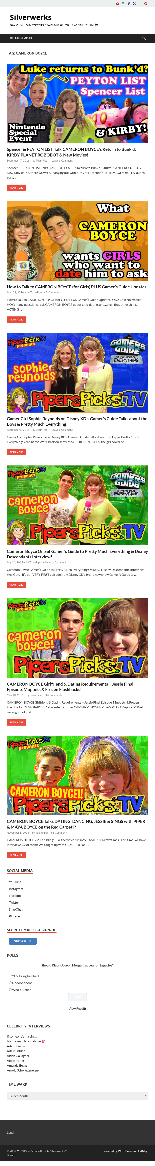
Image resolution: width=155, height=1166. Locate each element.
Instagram (16, 889)
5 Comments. (53, 292)
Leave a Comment (62, 160)
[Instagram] (123, 3)
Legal (10, 1132)
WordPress (125, 1151)
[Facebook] (128, 3)
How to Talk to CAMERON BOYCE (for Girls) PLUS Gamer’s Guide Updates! (77, 286)
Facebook (15, 895)
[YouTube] (117, 3)
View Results (78, 1008)
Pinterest (15, 916)
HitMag (143, 1151)
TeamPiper (42, 160)
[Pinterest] (145, 3)
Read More (15, 187)
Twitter (14, 902)
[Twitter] (134, 3)
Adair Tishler (16, 1051)
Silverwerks (31, 17)
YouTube (15, 882)
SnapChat (16, 909)
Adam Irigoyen (17, 1046)
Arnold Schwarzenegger (23, 1070)
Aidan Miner (15, 1060)
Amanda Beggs (17, 1065)
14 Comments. (54, 695)
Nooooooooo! (22, 983)
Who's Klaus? (21, 990)
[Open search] (144, 38)
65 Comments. (59, 832)
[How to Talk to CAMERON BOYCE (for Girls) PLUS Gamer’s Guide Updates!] (77, 241)
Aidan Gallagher (18, 1056)
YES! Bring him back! (26, 976)
